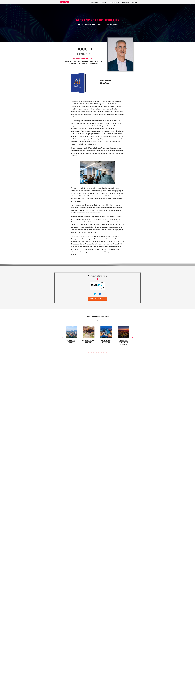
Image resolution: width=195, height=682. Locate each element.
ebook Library (125, 2)
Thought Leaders (114, 2)
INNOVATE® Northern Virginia (106, 342)
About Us (134, 2)
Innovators (103, 2)
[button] (63, 338)
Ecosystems (94, 2)
